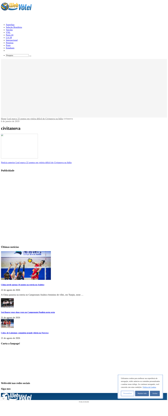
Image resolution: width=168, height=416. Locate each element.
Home (3, 118)
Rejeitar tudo (142, 393)
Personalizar (127, 393)
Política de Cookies (149, 387)
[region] (140, 386)
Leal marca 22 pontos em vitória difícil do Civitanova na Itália (35, 118)
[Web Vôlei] (16, 9)
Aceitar (154, 393)
